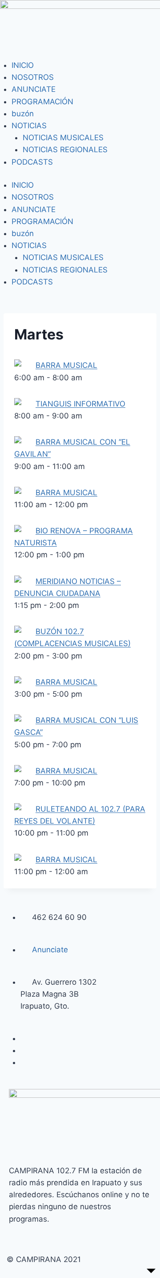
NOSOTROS (33, 77)
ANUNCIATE (34, 89)
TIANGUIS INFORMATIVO (80, 403)
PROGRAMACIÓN (42, 101)
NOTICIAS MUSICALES (63, 137)
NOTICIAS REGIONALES (65, 149)
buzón (23, 113)
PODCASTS (32, 162)
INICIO (23, 65)
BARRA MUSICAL (66, 365)
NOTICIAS (29, 125)
